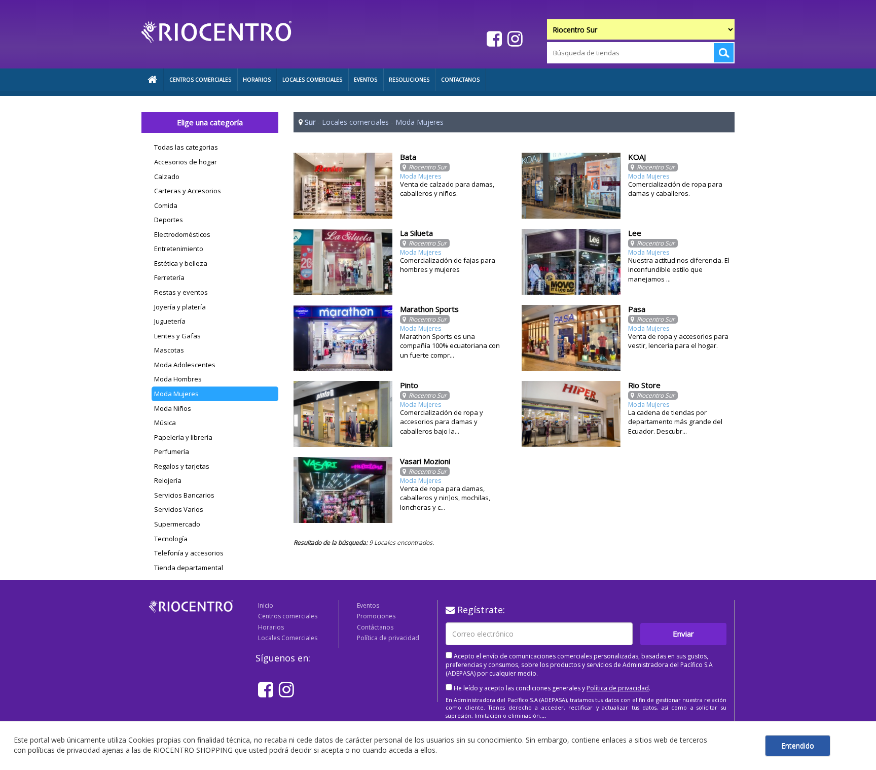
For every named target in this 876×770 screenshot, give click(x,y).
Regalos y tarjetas (181, 466)
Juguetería (170, 321)
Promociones (376, 616)
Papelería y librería (183, 437)
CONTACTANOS (460, 79)
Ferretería (169, 277)
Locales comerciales (355, 122)
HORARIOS (257, 79)
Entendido (797, 745)
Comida (165, 205)
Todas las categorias (186, 147)
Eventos (368, 605)
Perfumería (171, 451)
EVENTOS (365, 79)
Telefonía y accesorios (189, 552)
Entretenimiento (178, 248)
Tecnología (171, 538)
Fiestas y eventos (181, 292)
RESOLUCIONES (409, 79)
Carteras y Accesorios (187, 190)
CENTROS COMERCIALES (200, 79)
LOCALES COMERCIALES (312, 79)
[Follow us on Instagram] (514, 38)
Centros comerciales (287, 616)
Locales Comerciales (287, 638)
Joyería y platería (180, 306)
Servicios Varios (178, 509)
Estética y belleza (180, 263)
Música (165, 422)
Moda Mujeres (176, 393)
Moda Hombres (178, 378)
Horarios (271, 627)
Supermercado (177, 524)
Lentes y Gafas (177, 335)
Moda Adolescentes (184, 364)
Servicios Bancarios (184, 495)
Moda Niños (172, 408)
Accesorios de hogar (185, 161)
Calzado (166, 176)
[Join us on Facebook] (493, 38)
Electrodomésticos (182, 234)
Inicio (265, 605)
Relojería (167, 480)
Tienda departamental (188, 567)
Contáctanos (375, 627)
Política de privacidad (388, 638)
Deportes (168, 219)
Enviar (683, 633)
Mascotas (169, 350)
